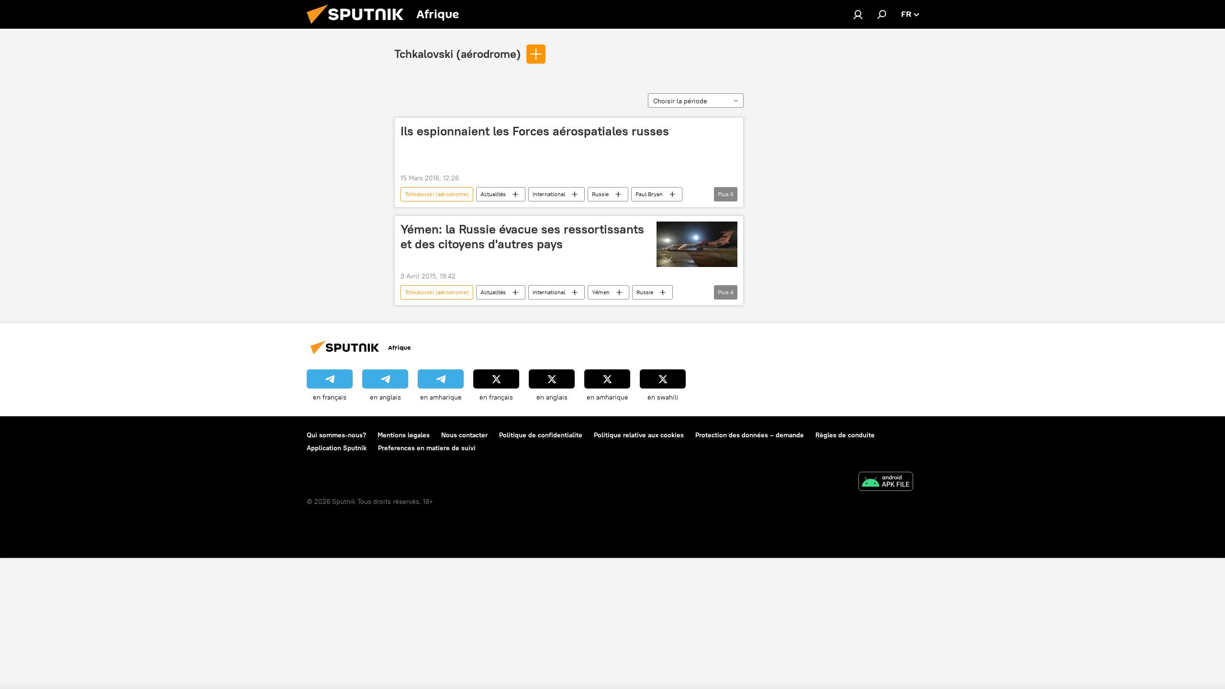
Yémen (601, 292)
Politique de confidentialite (540, 435)
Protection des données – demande (749, 435)
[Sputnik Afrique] (358, 26)
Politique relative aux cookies (639, 435)
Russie (600, 194)
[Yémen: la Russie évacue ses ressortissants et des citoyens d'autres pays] (697, 244)
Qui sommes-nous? (336, 435)
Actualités (493, 194)
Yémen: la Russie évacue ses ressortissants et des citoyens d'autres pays (522, 237)
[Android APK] (885, 482)
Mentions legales (404, 435)
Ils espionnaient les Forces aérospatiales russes (535, 131)
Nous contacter (464, 435)
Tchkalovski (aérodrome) (457, 53)
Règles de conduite (845, 435)
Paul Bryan (649, 194)
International (549, 194)
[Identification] (858, 14)
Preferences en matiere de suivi (427, 448)
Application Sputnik (337, 448)
